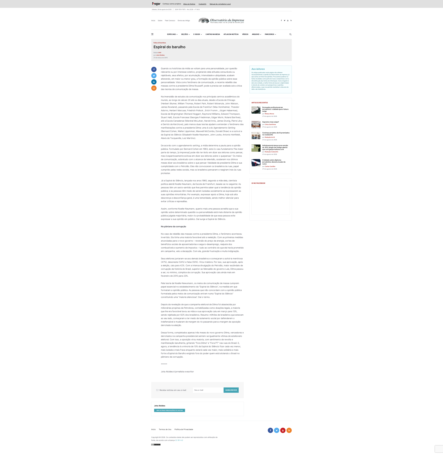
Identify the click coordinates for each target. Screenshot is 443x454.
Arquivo (255, 34)
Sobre (160, 20)
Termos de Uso (165, 429)
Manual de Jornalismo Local (220, 4)
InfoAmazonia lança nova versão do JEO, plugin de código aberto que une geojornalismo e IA (275, 147)
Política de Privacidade (184, 429)
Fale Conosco (170, 20)
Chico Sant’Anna (270, 124)
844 (159, 52)
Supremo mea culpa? (270, 122)
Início (153, 20)
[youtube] (288, 20)
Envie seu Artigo (184, 20)
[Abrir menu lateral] (152, 34)
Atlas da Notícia (189, 4)
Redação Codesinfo (271, 152)
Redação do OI (270, 137)
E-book (196, 34)
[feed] (291, 20)
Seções (184, 34)
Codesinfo (202, 4)
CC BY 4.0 (179, 440)
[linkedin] (154, 82)
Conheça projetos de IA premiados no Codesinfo (276, 134)
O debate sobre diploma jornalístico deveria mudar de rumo (273, 162)
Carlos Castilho (270, 166)
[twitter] (284, 20)
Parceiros (269, 34)
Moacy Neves (269, 114)
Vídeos (245, 34)
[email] (154, 88)
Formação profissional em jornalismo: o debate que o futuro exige (275, 109)
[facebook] (281, 20)
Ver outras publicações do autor (169, 410)
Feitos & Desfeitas (160, 43)
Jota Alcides (160, 55)
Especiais (171, 34)
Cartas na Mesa (213, 34)
